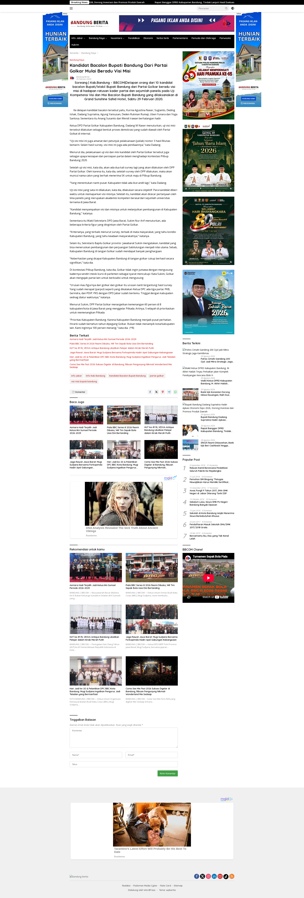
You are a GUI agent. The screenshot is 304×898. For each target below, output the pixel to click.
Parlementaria (180, 38)
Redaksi (126, 885)
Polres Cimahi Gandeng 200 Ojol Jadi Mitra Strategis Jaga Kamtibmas (217, 360)
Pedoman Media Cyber (145, 885)
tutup (65, 14)
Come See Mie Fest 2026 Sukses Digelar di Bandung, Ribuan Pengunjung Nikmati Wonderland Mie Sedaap (121, 366)
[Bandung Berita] (89, 23)
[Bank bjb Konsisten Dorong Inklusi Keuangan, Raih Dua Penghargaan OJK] (190, 394)
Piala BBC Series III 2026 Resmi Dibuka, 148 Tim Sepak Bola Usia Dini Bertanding (111, 343)
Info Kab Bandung (95, 375)
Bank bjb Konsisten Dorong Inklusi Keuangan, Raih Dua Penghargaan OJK (215, 393)
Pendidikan (134, 38)
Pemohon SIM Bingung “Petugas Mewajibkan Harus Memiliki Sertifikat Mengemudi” (209, 481)
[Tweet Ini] (156, 392)
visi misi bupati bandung (84, 381)
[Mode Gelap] (232, 8)
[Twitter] (202, 876)
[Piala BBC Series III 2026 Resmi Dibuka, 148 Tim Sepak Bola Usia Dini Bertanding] (124, 415)
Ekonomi (148, 38)
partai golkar (157, 375)
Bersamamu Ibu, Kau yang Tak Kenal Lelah (209, 537)
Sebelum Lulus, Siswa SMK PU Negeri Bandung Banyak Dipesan (209, 503)
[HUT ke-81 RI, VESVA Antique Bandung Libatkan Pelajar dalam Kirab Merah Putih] (161, 415)
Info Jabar (77, 38)
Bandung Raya (97, 38)
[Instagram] (208, 876)
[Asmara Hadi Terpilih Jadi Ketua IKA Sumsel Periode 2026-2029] (86, 415)
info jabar (76, 375)
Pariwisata (225, 38)
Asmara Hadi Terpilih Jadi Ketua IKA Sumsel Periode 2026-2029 (103, 339)
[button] (226, 8)
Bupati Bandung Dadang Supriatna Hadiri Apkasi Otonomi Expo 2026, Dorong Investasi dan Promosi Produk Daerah (216, 418)
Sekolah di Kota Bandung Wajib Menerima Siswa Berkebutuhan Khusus (212, 514)
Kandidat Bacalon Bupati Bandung (127, 375)
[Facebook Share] (150, 392)
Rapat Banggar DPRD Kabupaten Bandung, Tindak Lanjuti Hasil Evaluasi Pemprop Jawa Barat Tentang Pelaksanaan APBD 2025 (165, 2)
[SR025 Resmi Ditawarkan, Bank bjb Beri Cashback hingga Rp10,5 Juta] (190, 445)
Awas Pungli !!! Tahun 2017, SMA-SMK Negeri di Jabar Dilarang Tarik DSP (209, 492)
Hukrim (75, 44)
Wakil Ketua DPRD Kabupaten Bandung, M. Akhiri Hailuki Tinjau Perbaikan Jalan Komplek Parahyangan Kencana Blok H (216, 382)
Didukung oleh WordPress (141, 890)
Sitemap (178, 885)
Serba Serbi (163, 38)
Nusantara (116, 38)
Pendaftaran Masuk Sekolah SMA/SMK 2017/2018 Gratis (210, 526)
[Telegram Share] (169, 392)
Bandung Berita (82, 77)
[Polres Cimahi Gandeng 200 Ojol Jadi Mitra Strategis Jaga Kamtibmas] (208, 351)
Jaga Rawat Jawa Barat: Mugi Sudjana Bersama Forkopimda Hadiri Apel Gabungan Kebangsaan (121, 352)
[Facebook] (196, 876)
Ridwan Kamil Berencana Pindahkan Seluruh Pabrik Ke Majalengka (209, 469)
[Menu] (72, 8)
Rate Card (165, 885)
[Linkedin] (214, 876)
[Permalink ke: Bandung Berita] (72, 77)
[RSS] (231, 876)
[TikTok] (225, 876)
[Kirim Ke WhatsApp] (175, 392)
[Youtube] (220, 876)
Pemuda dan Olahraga (204, 38)
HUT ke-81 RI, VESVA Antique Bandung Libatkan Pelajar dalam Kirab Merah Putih (112, 348)
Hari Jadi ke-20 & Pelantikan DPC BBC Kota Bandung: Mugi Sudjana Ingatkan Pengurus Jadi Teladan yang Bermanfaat (122, 358)
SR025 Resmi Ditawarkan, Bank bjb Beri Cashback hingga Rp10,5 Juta (217, 444)
